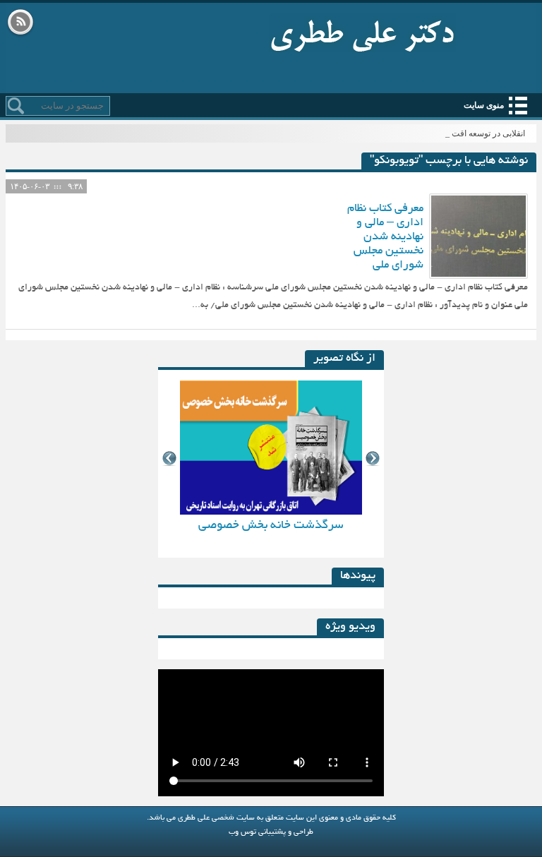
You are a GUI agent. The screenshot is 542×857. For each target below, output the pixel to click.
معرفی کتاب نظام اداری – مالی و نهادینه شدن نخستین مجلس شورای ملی (385, 237)
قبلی (169, 458)
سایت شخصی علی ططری (362, 32)
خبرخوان (20, 23)
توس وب (242, 832)
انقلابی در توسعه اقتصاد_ (482, 133)
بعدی (373, 458)
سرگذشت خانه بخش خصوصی (271, 525)
